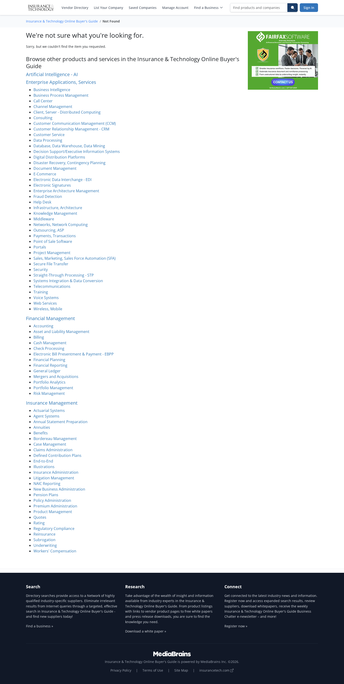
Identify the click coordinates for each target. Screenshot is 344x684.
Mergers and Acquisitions (55, 376)
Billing (38, 337)
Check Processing (48, 348)
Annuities (41, 427)
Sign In (309, 7)
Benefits (40, 433)
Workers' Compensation (54, 551)
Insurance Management (51, 403)
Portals (39, 247)
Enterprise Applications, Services (61, 82)
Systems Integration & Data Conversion (68, 280)
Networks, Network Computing (60, 224)
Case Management (49, 444)
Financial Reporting (50, 365)
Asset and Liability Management (61, 331)
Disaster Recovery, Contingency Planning (69, 162)
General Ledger (47, 370)
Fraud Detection (47, 196)
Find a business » (39, 626)
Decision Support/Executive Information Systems (76, 151)
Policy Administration (52, 500)
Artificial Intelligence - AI (52, 74)
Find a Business (206, 7)
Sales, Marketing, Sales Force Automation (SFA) (74, 258)
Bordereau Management (55, 438)
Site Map (181, 670)
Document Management (55, 168)
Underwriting (45, 545)
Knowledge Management (55, 213)
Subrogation (44, 539)
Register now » (235, 626)
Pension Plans (45, 494)
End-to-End (43, 461)
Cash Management (49, 342)
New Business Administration (59, 489)
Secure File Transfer (50, 263)
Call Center (43, 101)
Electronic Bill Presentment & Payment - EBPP (73, 354)
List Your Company (108, 7)
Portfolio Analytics (49, 382)
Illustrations (44, 466)
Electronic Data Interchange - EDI (62, 179)
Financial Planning (49, 359)
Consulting (42, 117)
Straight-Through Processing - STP (63, 275)
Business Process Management (60, 95)
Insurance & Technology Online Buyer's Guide (62, 21)
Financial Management (50, 318)
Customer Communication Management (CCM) (74, 123)
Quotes (39, 517)
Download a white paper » (145, 631)
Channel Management (52, 106)
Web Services (45, 303)
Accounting (43, 326)
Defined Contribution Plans (57, 455)
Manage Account (175, 7)
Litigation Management (53, 478)
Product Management (52, 511)
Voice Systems (46, 297)
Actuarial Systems (49, 410)
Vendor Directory (75, 7)
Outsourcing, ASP (48, 230)
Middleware (43, 219)
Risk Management (49, 393)
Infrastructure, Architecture (57, 207)
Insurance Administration (55, 472)
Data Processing (47, 140)
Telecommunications (51, 286)
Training (40, 292)
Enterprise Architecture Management (66, 190)
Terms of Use (153, 670)
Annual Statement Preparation (60, 421)
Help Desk (42, 202)
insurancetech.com (214, 670)
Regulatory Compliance (53, 528)
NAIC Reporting (46, 483)
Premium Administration (55, 506)
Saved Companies (143, 7)
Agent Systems (46, 416)
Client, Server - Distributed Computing (67, 112)
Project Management (51, 252)
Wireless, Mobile (47, 308)
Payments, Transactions (54, 235)
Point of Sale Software (52, 241)
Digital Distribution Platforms (59, 157)
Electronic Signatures (52, 185)
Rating (39, 522)
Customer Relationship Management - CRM (71, 129)
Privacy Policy (120, 670)
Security (40, 269)
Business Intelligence (51, 89)
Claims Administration (53, 449)
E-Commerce (44, 174)
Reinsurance (44, 534)
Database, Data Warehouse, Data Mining (69, 145)
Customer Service (49, 134)
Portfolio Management (53, 387)
